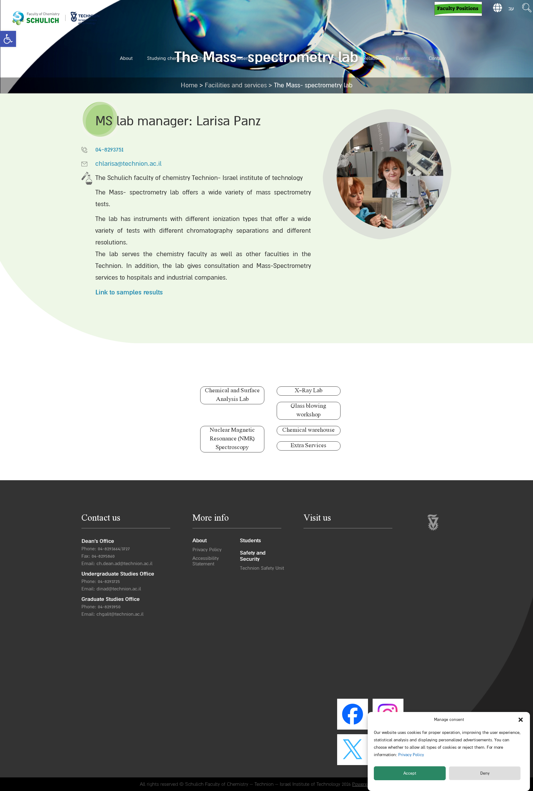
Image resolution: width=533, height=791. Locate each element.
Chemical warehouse (308, 430)
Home (189, 85)
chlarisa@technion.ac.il (128, 164)
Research (277, 58)
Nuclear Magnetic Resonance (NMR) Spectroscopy (232, 439)
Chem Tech (209, 58)
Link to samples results (129, 292)
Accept (409, 773)
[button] (8, 39)
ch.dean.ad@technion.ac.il (124, 563)
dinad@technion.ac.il (119, 589)
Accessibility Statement (205, 561)
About (126, 58)
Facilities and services (236, 85)
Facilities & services (318, 58)
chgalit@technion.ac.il (120, 614)
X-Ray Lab (308, 391)
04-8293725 (109, 581)
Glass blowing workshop (308, 410)
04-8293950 (109, 607)
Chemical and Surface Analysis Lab (232, 395)
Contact (437, 58)
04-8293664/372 (113, 549)
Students (242, 58)
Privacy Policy (410, 754)
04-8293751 (109, 149)
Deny (485, 773)
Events (403, 58)
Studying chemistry (167, 58)
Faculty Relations (364, 58)
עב (511, 9)
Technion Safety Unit (262, 568)
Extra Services (308, 446)
